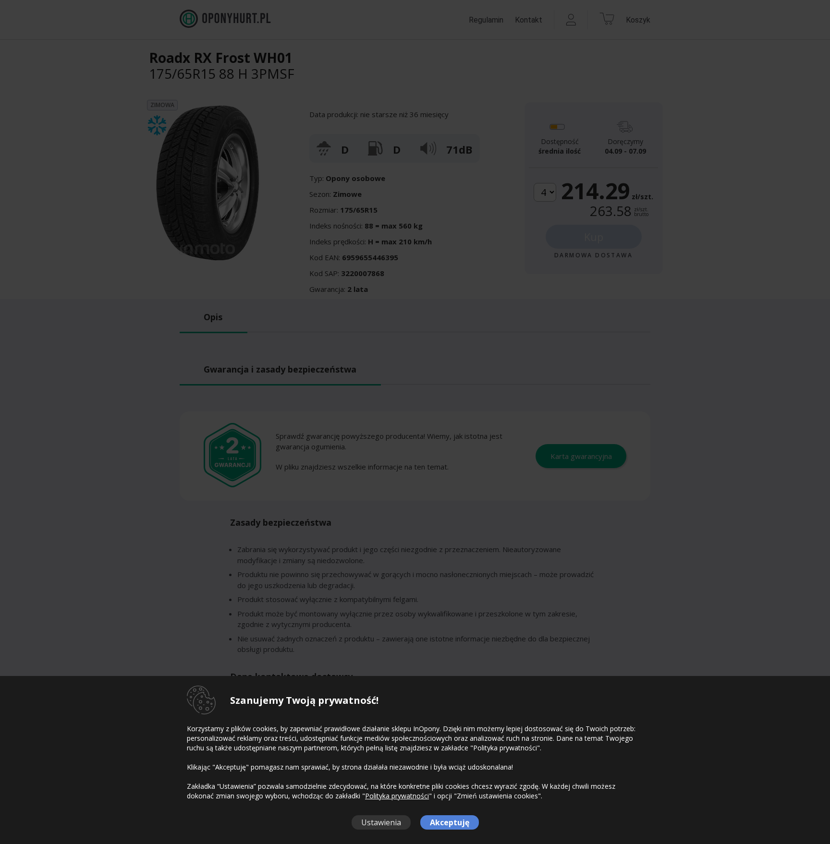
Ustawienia (381, 822)
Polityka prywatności (397, 795)
